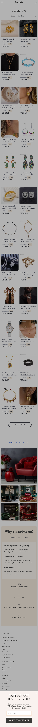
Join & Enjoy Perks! (19, 720)
